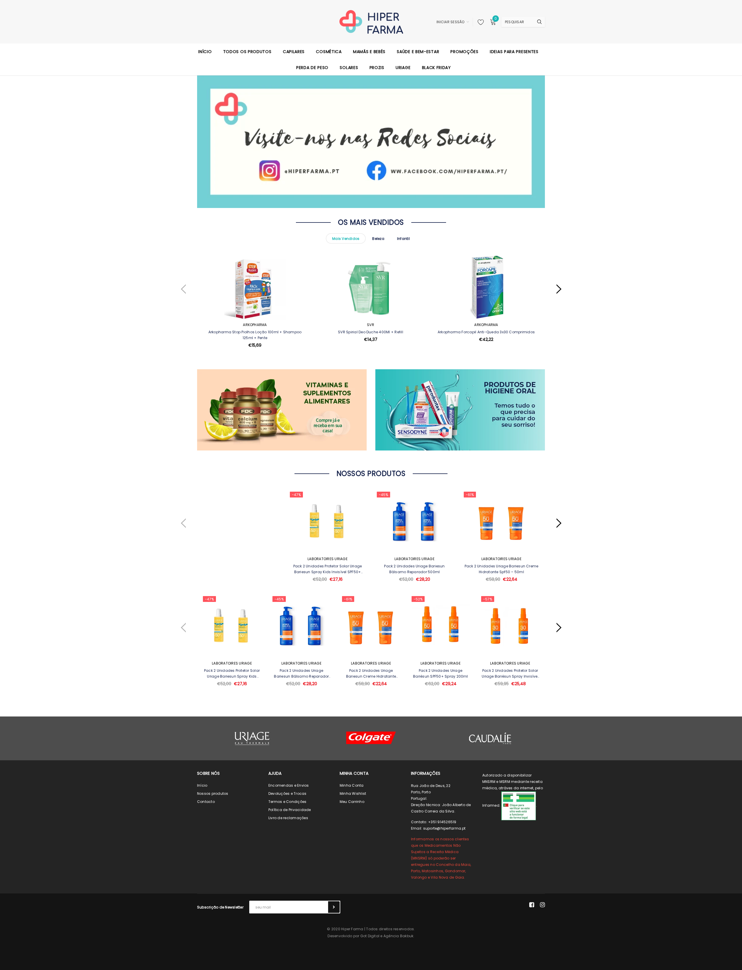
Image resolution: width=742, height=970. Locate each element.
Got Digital (370, 935)
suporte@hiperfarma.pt (444, 828)
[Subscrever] (334, 907)
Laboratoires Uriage (328, 558)
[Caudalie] (490, 738)
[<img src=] (518, 805)
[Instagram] (542, 904)
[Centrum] (371, 737)
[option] (255, 316)
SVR (370, 324)
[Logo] (371, 21)
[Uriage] (252, 738)
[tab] (346, 238)
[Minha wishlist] (479, 22)
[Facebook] (531, 904)
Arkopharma (255, 324)
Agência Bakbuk (398, 935)
